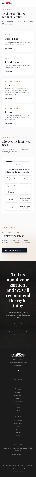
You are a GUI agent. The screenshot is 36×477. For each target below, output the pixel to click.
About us (18, 386)
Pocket (11, 207)
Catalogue (18, 392)
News (18, 407)
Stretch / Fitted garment (25, 199)
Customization (18, 401)
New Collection (18, 420)
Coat (25, 186)
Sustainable (18, 423)
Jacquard (18, 432)
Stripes (18, 435)
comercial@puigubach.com (18, 363)
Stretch (18, 429)
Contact (18, 326)
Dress (11, 199)
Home (18, 383)
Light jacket (11, 186)
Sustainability (18, 395)
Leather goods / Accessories (25, 207)
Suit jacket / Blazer (11, 179)
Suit (25, 179)
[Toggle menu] (32, 3)
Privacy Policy (12, 469)
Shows (18, 404)
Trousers (11, 192)
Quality (18, 398)
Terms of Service (18, 472)
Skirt (25, 192)
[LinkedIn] (18, 371)
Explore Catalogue (18, 334)
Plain (18, 426)
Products (18, 389)
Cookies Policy (24, 469)
